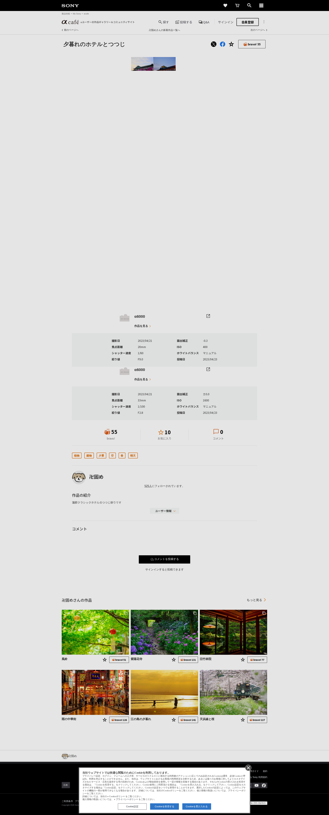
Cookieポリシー (117, 796)
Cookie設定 (132, 806)
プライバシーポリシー (127, 799)
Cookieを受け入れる (197, 806)
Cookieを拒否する (164, 806)
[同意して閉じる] (248, 768)
